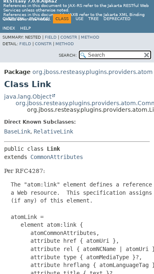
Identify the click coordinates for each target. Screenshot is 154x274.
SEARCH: (68, 55)
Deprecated (117, 18)
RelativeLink (53, 131)
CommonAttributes (56, 157)
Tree (93, 18)
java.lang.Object (27, 96)
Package (38, 18)
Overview (13, 18)
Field (51, 37)
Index (8, 28)
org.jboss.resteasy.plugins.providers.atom (92, 72)
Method (90, 37)
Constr (68, 37)
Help (25, 28)
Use (79, 18)
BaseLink (17, 131)
